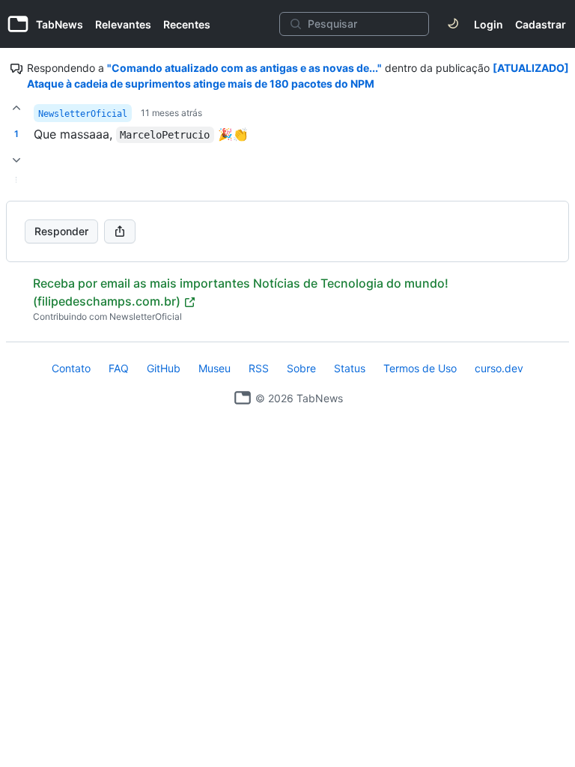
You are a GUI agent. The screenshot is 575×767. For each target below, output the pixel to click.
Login (488, 24)
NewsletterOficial (82, 114)
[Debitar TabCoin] (16, 160)
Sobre (301, 368)
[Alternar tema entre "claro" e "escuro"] (453, 24)
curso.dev (499, 368)
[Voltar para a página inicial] (242, 397)
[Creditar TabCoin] (16, 107)
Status (349, 368)
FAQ (119, 368)
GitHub (163, 368)
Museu (214, 368)
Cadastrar (540, 24)
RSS (259, 368)
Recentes (186, 24)
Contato (71, 368)
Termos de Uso (420, 368)
